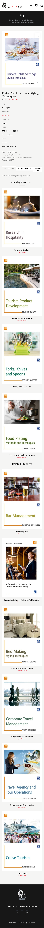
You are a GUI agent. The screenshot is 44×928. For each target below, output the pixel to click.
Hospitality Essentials (26, 20)
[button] (37, 35)
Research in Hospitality (22, 250)
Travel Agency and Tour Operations (22, 805)
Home (11, 20)
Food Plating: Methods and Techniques (22, 455)
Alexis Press (6, 115)
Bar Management (22, 532)
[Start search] (41, 5)
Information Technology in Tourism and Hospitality (22, 600)
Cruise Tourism (22, 873)
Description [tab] (9, 168)
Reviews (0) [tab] (38, 169)
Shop (16, 20)
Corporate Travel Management (22, 737)
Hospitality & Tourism (12, 157)
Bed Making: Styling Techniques (22, 668)
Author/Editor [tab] (24, 168)
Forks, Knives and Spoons (22, 387)
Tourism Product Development (22, 318)
